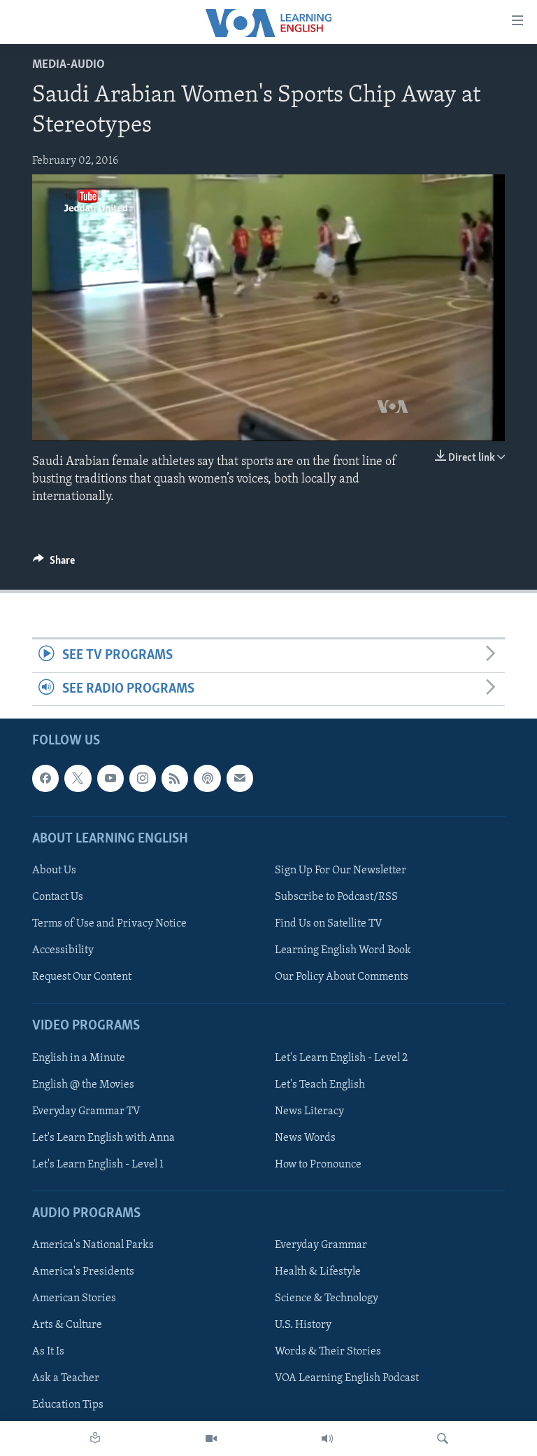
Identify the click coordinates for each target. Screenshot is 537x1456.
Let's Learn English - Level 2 (341, 1057)
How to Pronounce (318, 1164)
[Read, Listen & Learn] (95, 1438)
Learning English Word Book (343, 950)
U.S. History (303, 1325)
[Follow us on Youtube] (110, 778)
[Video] (211, 1438)
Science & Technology (326, 1298)
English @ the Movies (83, 1084)
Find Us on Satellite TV (328, 923)
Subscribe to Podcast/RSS (336, 897)
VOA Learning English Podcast (347, 1378)
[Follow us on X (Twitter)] (77, 778)
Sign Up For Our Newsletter (340, 870)
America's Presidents (83, 1271)
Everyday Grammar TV (86, 1110)
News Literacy (309, 1110)
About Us (54, 870)
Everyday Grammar (321, 1245)
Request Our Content (81, 977)
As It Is (48, 1351)
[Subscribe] (240, 778)
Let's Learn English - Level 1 (98, 1164)
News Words (305, 1138)
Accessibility (63, 950)
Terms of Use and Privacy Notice (109, 923)
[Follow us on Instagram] (142, 778)
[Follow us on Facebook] (45, 778)
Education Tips (67, 1404)
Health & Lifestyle (318, 1271)
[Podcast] (207, 778)
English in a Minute (78, 1057)
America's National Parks (93, 1245)
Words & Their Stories (328, 1351)
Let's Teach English (320, 1084)
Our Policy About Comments (341, 977)
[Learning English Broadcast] (327, 1438)
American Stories (74, 1298)
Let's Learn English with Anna (103, 1138)
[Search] (443, 1438)
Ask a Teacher (65, 1378)
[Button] (54, 563)
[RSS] (175, 778)
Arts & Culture (67, 1325)
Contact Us (57, 897)
